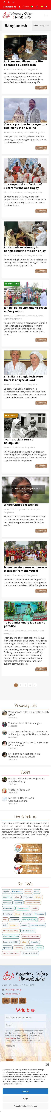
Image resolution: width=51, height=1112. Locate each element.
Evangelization (21, 509)
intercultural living (29, 919)
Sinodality (34, 942)
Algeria (6, 891)
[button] (47, 1064)
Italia (42, 919)
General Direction (33, 902)
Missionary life (21, 69)
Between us (9, 7)
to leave (30, 947)
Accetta (25, 1091)
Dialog (38, 897)
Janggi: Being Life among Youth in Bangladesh (25, 309)
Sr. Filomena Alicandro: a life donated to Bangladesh (23, 63)
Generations (8, 908)
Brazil (36, 891)
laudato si (14, 925)
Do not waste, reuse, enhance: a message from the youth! (25, 569)
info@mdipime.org (13, 989)
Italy (40, 192)
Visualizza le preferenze (25, 1106)
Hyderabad (39, 914)
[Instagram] (13, 2)
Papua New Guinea (11, 936)
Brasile (28, 891)
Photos (24, 630)
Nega (25, 1098)
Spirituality (19, 947)
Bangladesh (32, 69)
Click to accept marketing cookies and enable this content (26, 490)
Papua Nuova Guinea (30, 936)
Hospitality (27, 914)
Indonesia (15, 919)
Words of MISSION (30, 953)
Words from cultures (11, 953)
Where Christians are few (21, 504)
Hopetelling (8, 318)
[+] (25, 47)
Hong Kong (7, 914)
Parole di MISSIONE (10, 942)
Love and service (37, 925)
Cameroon (7, 897)
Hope (40, 315)
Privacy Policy (10, 1038)
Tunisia (39, 947)
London (24, 925)
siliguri (24, 942)
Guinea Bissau (23, 908)
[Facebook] (4, 2)
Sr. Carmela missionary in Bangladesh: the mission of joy (25, 249)
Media (17, 630)
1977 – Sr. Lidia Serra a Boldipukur (18, 441)
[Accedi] (19, 7)
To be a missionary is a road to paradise (24, 624)
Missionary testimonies (24, 132)
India (5, 919)
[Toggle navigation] (46, 15)
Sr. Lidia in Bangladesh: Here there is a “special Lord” (23, 378)
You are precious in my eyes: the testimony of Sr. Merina (25, 126)
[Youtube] (9, 2)
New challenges (28, 930)
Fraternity (18, 902)
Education (7, 902)
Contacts (26, 7)
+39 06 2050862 (12, 994)
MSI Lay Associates (10, 930)
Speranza (18, 318)
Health (34, 908)
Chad (17, 897)
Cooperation (28, 897)
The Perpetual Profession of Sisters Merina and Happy (23, 186)
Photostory (19, 447)
